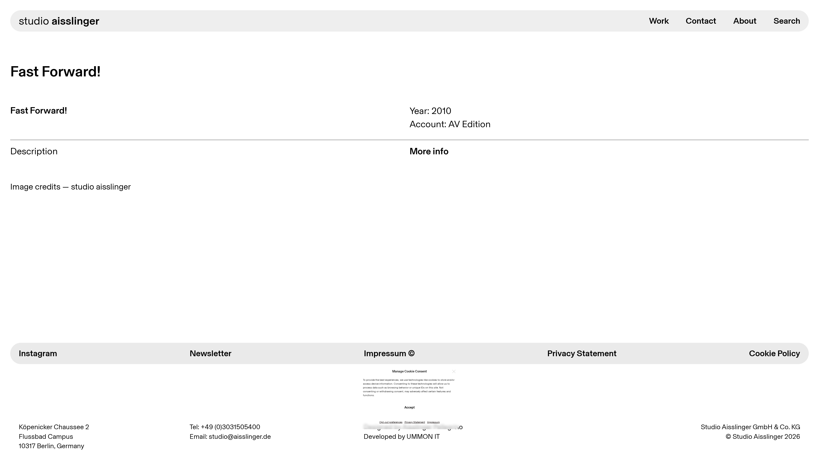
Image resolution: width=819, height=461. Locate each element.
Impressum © (389, 353)
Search (787, 21)
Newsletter (210, 353)
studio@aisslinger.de (240, 436)
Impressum (433, 422)
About (745, 21)
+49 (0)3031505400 (230, 427)
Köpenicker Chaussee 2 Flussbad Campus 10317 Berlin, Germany (54, 436)
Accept (409, 407)
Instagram (38, 353)
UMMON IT (423, 436)
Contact (701, 21)
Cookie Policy (774, 353)
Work (659, 21)
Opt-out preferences (390, 422)
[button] (454, 371)
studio (59, 20)
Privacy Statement (415, 422)
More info (429, 151)
